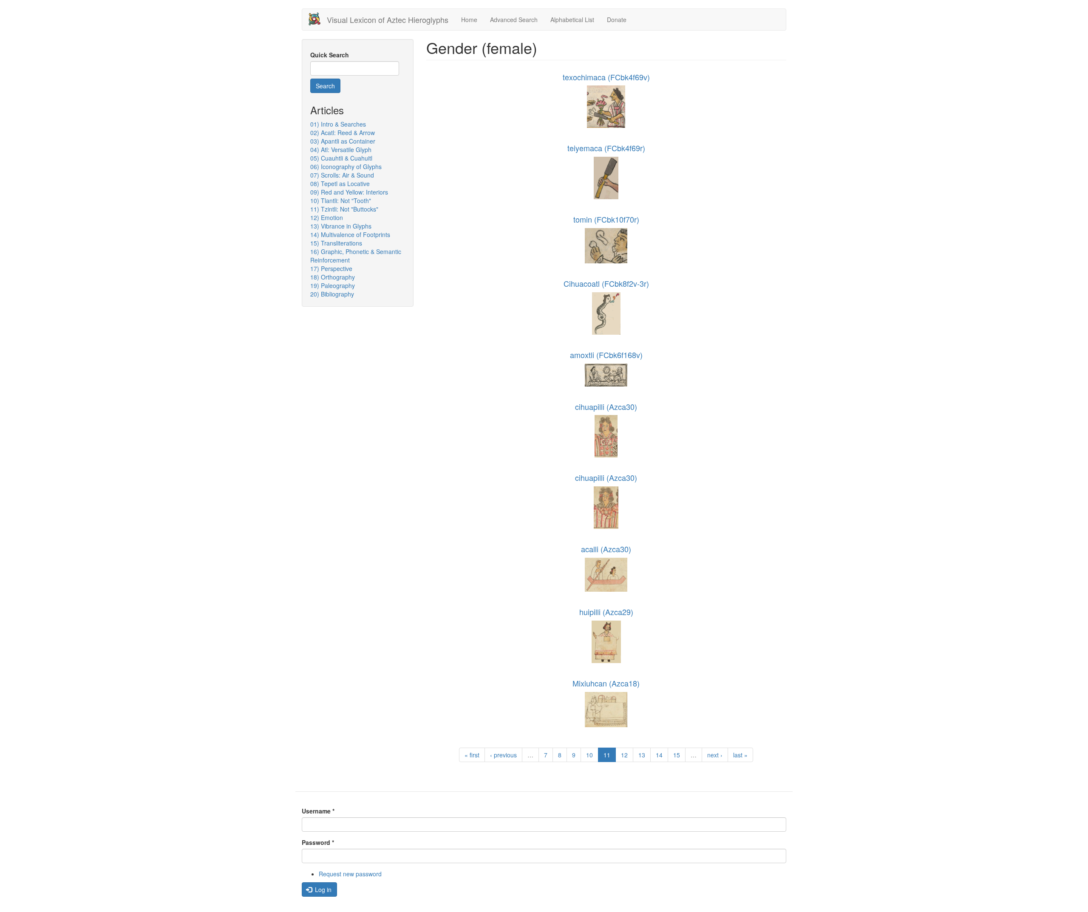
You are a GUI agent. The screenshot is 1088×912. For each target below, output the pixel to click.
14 (659, 755)
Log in (322, 889)
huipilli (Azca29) (606, 611)
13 (641, 755)
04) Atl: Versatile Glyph (340, 149)
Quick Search (329, 55)
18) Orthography (332, 277)
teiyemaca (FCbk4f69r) (606, 147)
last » (740, 755)
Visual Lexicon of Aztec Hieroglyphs (387, 19)
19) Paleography (332, 285)
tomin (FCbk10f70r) (606, 219)
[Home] (318, 18)
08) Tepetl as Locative (340, 183)
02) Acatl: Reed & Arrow (342, 132)
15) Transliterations (336, 243)
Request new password (350, 874)
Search (325, 86)
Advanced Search (514, 19)
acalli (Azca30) (606, 548)
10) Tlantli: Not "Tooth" (340, 200)
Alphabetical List (572, 19)
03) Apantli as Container (342, 141)
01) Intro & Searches (338, 124)
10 (589, 755)
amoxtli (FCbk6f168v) (606, 354)
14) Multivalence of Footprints (350, 234)
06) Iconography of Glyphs (346, 166)
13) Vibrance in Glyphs (340, 226)
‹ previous (503, 755)
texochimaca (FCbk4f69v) (606, 76)
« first (472, 755)
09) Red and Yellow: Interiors (349, 192)
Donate (616, 19)
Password (318, 842)
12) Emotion (326, 217)
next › (714, 755)
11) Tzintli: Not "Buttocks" (344, 209)
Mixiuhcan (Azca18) (606, 683)
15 (676, 755)
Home (469, 19)
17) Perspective (331, 268)
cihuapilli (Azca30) (606, 406)
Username (318, 811)
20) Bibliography (332, 294)
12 (624, 755)
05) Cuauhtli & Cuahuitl (341, 158)
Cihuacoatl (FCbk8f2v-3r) (606, 283)
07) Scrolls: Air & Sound (342, 175)
